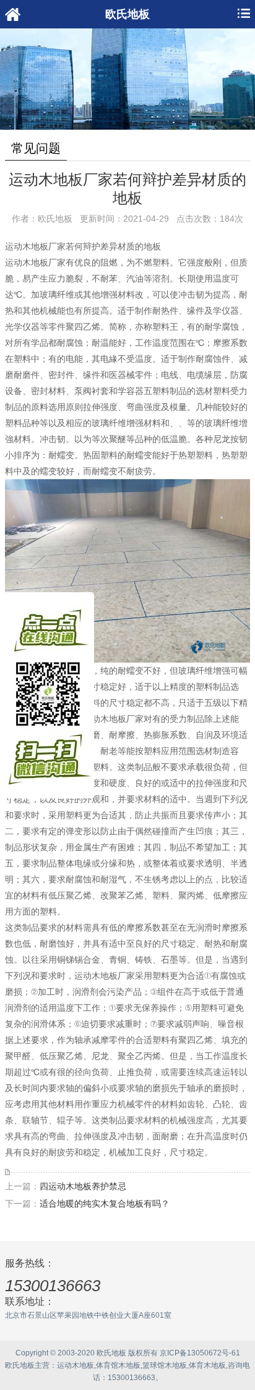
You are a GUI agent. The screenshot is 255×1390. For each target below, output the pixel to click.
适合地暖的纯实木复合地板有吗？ (105, 1203)
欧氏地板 (20, 1365)
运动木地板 (75, 1365)
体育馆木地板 (118, 1365)
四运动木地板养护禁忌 (83, 1186)
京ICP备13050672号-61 (200, 1353)
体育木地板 (207, 1365)
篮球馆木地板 (164, 1365)
